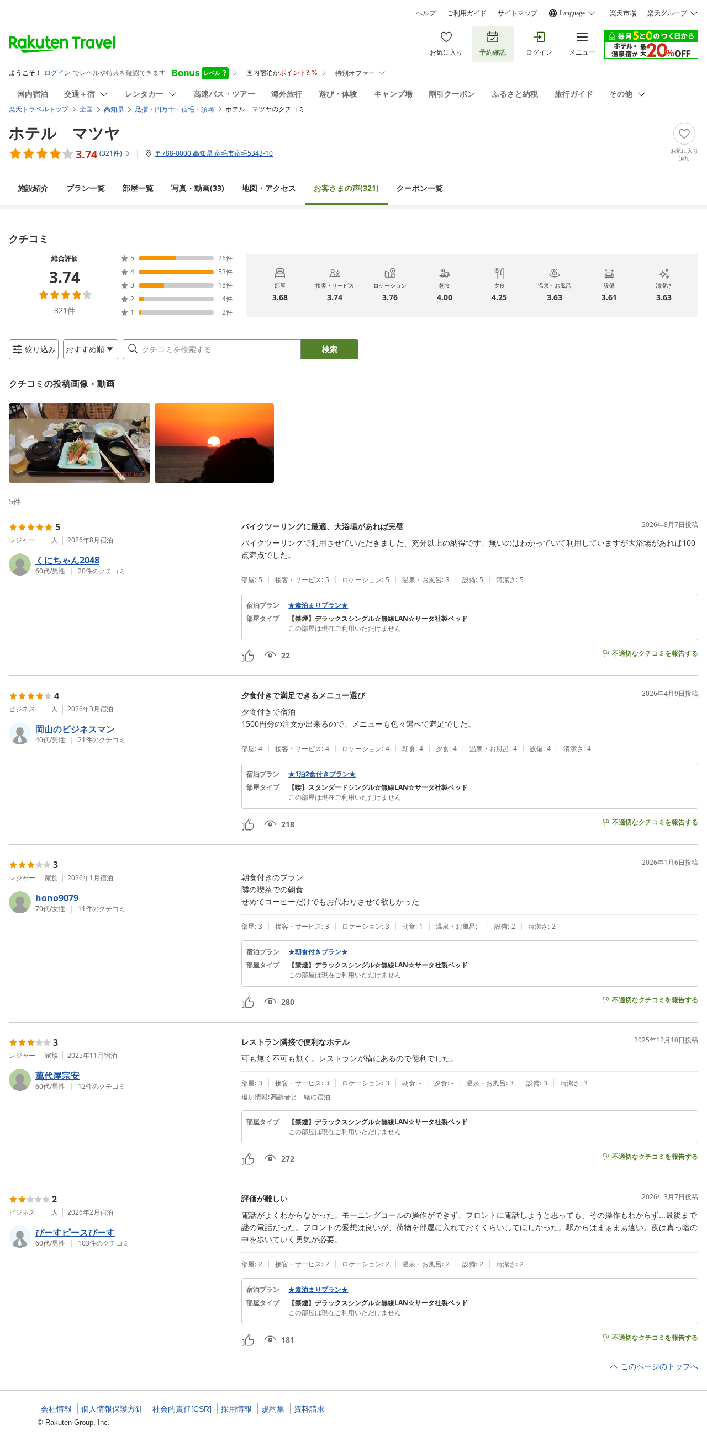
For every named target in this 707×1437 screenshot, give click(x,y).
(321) (346, 188)
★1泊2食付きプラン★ (322, 774)
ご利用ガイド (467, 13)
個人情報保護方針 (112, 1408)
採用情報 (236, 1408)
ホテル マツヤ (64, 132)
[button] (79, 443)
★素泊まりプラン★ (318, 605)
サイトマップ (517, 13)
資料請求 (309, 1408)
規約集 (272, 1408)
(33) (197, 188)
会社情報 (56, 1408)
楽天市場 (623, 13)
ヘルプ (426, 13)
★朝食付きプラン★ (318, 952)
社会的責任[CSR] (182, 1408)
